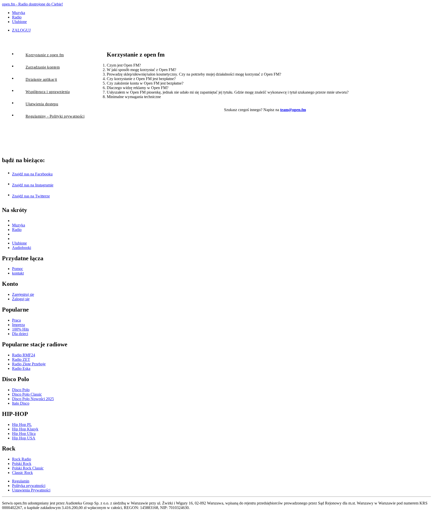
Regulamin (20, 481)
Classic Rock (22, 472)
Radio (17, 17)
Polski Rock (21, 463)
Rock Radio (21, 459)
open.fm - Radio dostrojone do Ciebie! (32, 4)
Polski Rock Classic (28, 468)
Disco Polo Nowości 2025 (33, 399)
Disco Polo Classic (27, 394)
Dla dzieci (20, 334)
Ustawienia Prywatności (31, 490)
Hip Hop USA (23, 438)
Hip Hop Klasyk (25, 429)
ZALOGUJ (21, 30)
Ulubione (19, 22)
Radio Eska (21, 368)
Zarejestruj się (23, 294)
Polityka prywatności (28, 485)
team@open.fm (293, 110)
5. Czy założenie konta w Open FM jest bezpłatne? (143, 83)
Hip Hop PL (22, 424)
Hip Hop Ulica (24, 433)
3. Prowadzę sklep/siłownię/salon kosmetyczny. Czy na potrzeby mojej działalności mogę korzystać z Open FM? (192, 74)
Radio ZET (21, 359)
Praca (16, 320)
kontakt (18, 273)
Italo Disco (20, 403)
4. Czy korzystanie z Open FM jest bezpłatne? (139, 79)
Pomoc (17, 269)
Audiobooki (21, 247)
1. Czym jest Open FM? (122, 65)
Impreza (18, 325)
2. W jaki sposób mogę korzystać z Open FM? (139, 70)
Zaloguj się (21, 299)
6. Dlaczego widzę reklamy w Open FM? (135, 88)
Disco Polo (21, 390)
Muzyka (18, 13)
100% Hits (20, 329)
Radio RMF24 (23, 355)
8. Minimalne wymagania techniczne (132, 97)
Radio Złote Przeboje (29, 364)
